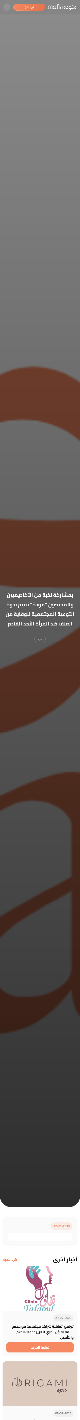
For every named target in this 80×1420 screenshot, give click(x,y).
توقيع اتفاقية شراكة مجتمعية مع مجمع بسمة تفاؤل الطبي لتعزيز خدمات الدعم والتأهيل (43, 1332)
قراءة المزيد (40, 1347)
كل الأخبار (10, 1259)
